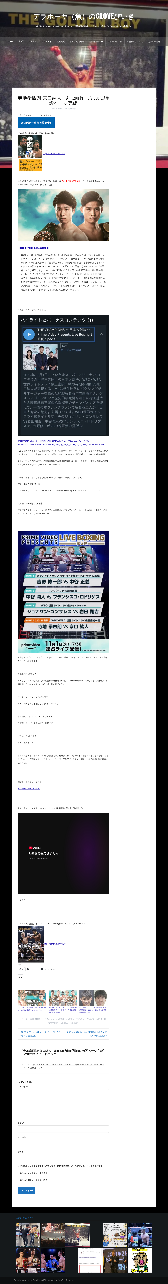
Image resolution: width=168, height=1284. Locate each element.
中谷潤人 (70, 1019)
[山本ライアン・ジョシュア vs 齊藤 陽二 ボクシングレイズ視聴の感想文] (140, 1235)
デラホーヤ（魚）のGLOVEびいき (84, 16)
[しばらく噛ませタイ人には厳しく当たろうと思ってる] (115, 1235)
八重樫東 (90, 1019)
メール (22, 1137)
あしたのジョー (96, 41)
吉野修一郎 (101, 1019)
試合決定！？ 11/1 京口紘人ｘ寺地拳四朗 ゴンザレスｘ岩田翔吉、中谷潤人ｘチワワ (93, 1009)
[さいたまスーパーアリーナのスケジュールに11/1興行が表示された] (32, 998)
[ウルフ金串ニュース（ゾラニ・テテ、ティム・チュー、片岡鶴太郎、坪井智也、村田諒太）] (28, 1235)
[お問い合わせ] (77, 1235)
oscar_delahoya (70, 108)
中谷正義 (60, 1019)
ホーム (11, 41)
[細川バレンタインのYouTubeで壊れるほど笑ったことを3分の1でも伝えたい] (140, 1260)
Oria (53, 1280)
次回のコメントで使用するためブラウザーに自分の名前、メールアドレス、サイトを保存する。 (62, 1166)
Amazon (50, 1019)
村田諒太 (74, 1023)
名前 (21, 1123)
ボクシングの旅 (115, 41)
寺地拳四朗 (35, 1019)
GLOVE (21, 41)
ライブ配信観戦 (77, 41)
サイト (21, 1152)
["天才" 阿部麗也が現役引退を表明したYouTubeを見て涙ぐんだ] (53, 1260)
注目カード (47, 41)
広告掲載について (135, 41)
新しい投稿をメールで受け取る (33, 1180)
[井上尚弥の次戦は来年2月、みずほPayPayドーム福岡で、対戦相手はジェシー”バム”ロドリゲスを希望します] (53, 1235)
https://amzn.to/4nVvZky (55, 944)
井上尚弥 (33, 41)
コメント (23, 1087)
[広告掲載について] (90, 1260)
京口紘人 (80, 1019)
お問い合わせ (154, 41)
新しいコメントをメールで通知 (33, 1173)
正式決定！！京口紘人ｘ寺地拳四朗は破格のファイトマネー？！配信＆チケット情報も (63, 1009)
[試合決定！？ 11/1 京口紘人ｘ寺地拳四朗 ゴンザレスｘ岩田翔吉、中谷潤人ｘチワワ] (93, 998)
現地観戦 (61, 41)
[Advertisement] (84, 65)
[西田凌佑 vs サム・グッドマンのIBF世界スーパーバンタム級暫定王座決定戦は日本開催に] (28, 1260)
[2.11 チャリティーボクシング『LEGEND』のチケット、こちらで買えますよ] (115, 1260)
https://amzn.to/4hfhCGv (54, 154)
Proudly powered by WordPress (28, 1280)
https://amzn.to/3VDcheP (34, 248)
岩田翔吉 (64, 1023)
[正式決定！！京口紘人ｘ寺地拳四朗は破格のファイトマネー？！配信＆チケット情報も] (63, 998)
